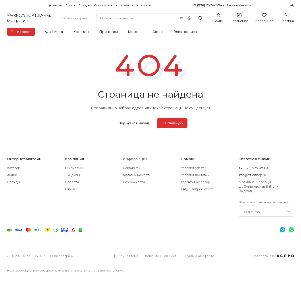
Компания (74, 159)
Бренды (13, 182)
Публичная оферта (199, 256)
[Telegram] (282, 229)
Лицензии (73, 175)
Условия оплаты (193, 168)
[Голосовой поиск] (190, 18)
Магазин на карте (137, 175)
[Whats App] (291, 229)
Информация (135, 159)
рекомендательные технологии (99, 270)
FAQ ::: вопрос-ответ (197, 189)
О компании (74, 168)
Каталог (13, 168)
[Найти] (200, 18)
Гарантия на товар (195, 182)
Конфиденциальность (161, 256)
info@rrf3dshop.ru (252, 175)
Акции (12, 175)
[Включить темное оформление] (292, 5)
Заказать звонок (239, 5)
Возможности (134, 182)
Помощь (188, 159)
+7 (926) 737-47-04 (207, 5)
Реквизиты (131, 168)
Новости (72, 182)
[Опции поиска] (180, 18)
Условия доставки (195, 175)
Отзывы (71, 189)
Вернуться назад (133, 123)
